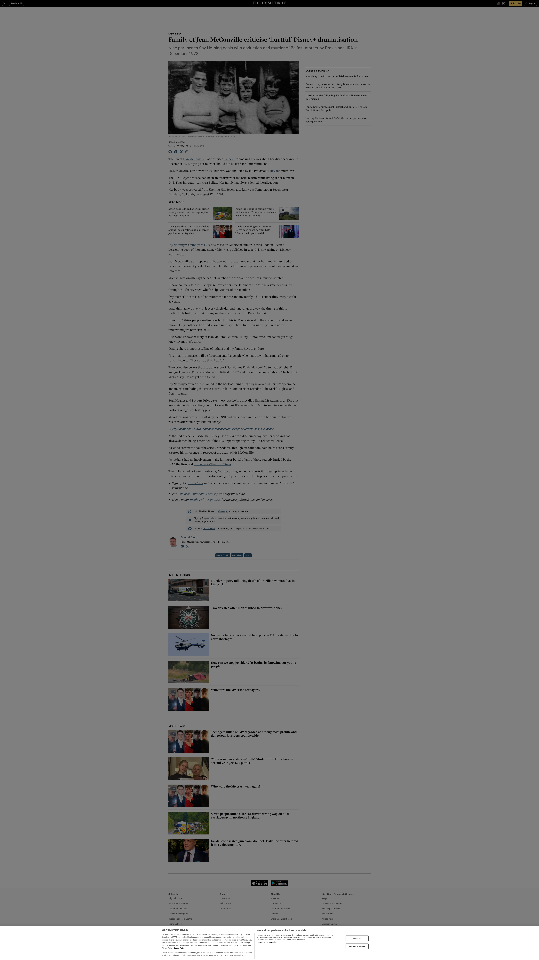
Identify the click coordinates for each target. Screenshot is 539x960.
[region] (269, 942)
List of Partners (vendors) (267, 942)
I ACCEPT (357, 938)
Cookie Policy (179, 948)
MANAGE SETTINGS (357, 946)
